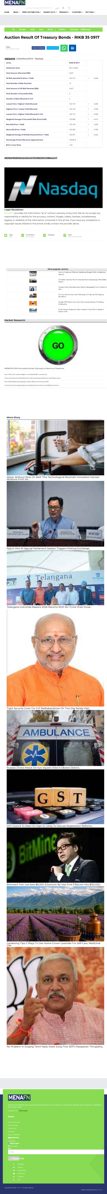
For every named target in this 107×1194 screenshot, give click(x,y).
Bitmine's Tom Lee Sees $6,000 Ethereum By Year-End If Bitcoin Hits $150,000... (54, 884)
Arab (32, 30)
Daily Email (21, 1174)
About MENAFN (14, 1135)
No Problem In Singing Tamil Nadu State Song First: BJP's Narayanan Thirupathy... (55, 1046)
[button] (63, 8)
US (10, 30)
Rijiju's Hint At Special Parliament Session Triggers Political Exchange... (48, 548)
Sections (89, 12)
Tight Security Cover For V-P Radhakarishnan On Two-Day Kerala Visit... (48, 708)
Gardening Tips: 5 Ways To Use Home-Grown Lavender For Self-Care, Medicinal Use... (53, 944)
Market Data (49, 12)
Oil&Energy (87, 30)
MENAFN (10, 58)
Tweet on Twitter (53, 48)
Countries (76, 12)
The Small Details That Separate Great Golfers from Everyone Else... (27, 381)
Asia (41, 30)
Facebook (21, 1164)
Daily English (14, 1143)
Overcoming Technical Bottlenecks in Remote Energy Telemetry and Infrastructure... (32, 378)
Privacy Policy (13, 1125)
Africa (50, 30)
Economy (73, 30)
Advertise (11, 1132)
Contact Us (12, 1128)
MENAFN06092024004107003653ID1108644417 (30, 158)
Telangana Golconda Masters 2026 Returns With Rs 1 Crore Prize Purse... (49, 607)
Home (6, 12)
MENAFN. (19, 1187)
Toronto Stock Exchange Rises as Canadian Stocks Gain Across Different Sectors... (32, 385)
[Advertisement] (42, 20)
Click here (22, 1111)
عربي (57, 8)
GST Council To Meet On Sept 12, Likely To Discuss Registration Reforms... (50, 825)
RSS (18, 1180)
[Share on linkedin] (72, 48)
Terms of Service (14, 1122)
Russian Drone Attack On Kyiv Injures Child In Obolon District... (44, 767)
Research (63, 12)
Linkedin (20, 1177)
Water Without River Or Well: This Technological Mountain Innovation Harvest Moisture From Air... (53, 478)
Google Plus (21, 1170)
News (15, 12)
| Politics (61, 30)
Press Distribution (30, 12)
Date (8, 47)
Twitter (19, 1167)
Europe (22, 30)
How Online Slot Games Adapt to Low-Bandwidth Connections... (26, 374)
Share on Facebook (38, 48)
